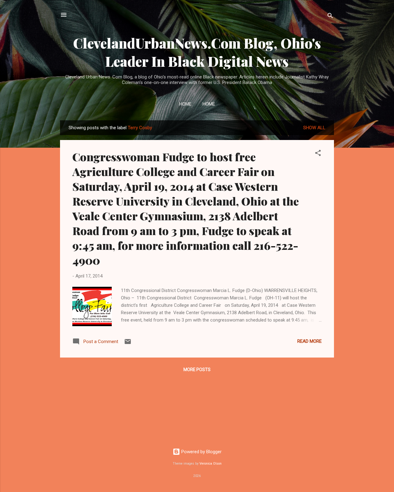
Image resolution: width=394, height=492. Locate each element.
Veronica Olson (210, 464)
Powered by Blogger (201, 451)
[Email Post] (127, 343)
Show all (314, 127)
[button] (318, 154)
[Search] (330, 16)
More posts (197, 369)
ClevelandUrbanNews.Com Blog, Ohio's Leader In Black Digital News (197, 52)
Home (185, 104)
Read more (309, 341)
